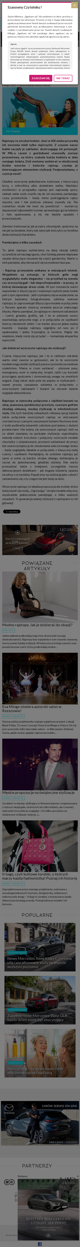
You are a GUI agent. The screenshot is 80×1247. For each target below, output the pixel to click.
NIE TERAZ (63, 78)
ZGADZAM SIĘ (41, 78)
